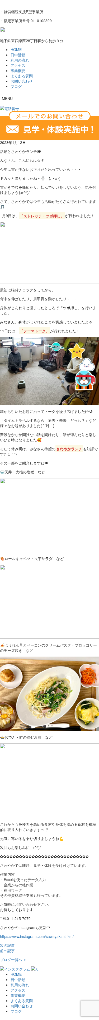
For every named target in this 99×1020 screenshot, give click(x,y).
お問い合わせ (22, 81)
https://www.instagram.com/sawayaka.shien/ (37, 936)
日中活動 (18, 54)
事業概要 (18, 70)
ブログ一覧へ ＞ (13, 959)
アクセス (18, 65)
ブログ (16, 86)
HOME (16, 49)
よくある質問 (22, 75)
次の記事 (7, 945)
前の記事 (7, 950)
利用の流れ (20, 60)
